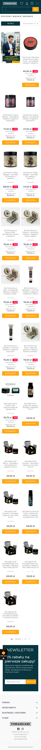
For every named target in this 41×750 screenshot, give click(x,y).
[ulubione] (21, 4)
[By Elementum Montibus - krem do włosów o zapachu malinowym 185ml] (30, 274)
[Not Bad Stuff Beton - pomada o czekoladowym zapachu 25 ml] (10, 447)
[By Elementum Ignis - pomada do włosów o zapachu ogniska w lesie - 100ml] (10, 274)
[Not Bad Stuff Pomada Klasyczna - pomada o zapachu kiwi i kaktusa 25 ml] (30, 548)
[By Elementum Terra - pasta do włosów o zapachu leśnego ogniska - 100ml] (30, 332)
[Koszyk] (32, 3)
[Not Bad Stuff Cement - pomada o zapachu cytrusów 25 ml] (10, 497)
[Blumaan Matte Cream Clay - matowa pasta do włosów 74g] (10, 389)
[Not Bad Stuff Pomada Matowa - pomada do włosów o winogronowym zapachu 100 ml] (10, 598)
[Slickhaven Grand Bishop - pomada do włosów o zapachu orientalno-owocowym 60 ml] (30, 101)
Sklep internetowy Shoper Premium (20, 747)
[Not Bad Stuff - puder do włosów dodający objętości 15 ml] (30, 389)
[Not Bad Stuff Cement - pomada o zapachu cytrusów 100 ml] (30, 447)
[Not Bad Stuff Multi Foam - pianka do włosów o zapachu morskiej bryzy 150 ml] (30, 497)
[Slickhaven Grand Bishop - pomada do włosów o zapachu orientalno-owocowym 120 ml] (10, 101)
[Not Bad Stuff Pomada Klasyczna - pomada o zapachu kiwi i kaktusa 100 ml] (10, 548)
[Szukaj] (35, 9)
